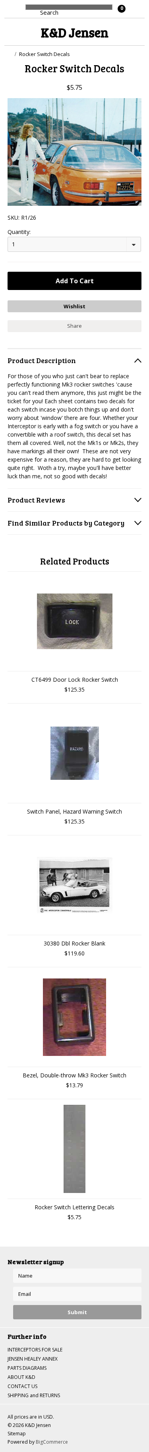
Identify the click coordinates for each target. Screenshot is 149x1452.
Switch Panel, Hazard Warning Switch (74, 811)
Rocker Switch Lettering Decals (74, 1207)
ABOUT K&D (21, 1377)
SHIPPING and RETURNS (34, 1395)
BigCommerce (52, 1441)
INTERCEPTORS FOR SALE (35, 1349)
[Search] (33, 11)
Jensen (74, 32)
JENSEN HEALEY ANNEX (33, 1358)
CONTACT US (22, 1386)
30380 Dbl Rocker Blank (74, 943)
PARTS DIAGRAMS (27, 1368)
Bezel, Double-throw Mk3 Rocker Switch (74, 1075)
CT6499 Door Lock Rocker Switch (74, 679)
